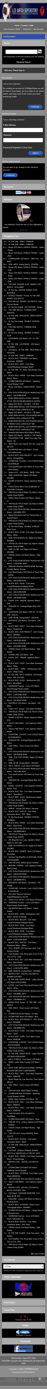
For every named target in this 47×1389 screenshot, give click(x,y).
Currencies (9, 1260)
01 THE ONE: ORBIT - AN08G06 (20, 356)
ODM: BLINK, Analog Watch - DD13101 (23, 763)
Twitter (25, 1325)
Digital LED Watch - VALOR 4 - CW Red (23, 404)
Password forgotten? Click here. (18, 147)
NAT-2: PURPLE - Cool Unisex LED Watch (24, 1059)
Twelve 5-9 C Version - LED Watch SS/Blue (24, 709)
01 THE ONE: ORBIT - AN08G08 (20, 242)
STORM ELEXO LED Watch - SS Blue (23, 1014)
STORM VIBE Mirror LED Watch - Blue (23, 1017)
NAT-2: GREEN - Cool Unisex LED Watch (24, 766)
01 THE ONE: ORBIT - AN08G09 (20, 244)
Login (31, 25)
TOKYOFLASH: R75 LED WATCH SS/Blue (24, 1179)
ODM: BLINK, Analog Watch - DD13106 (23, 618)
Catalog (24, 25)
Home (17, 25)
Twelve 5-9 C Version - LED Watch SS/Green (25, 900)
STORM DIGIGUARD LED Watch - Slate (23, 1119)
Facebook (25, 1341)
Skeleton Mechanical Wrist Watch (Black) (24, 432)
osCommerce (28, 1372)
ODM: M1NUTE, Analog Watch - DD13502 (24, 971)
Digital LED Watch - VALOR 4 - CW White (24, 413)
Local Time (9, 1310)
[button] (11, 29)
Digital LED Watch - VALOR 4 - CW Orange (24, 435)
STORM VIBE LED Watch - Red (20, 655)
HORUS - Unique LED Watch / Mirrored (23, 809)
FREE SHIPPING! (12, 1277)
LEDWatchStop (31, 1369)
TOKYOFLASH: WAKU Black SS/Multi (23, 1091)
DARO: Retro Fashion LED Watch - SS (23, 1099)
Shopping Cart (11, 236)
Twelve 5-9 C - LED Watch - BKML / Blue (24, 472)
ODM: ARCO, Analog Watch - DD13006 (23, 264)
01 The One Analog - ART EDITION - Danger (25, 307)
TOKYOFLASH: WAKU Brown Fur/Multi (23, 863)
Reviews (8, 199)
